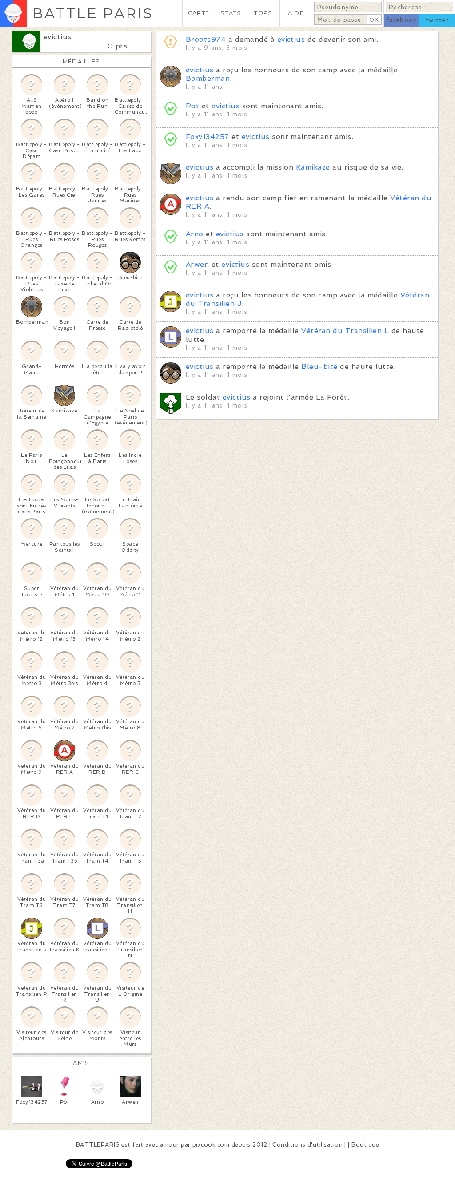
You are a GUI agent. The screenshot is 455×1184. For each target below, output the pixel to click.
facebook (401, 20)
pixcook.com (210, 1144)
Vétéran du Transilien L (345, 330)
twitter (437, 20)
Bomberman (208, 78)
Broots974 (206, 39)
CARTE (198, 13)
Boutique (365, 1144)
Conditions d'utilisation (307, 1144)
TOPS (263, 13)
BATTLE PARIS (92, 13)
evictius (58, 36)
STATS (230, 13)
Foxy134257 (207, 136)
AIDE (296, 13)
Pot (192, 106)
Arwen (197, 264)
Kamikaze (313, 167)
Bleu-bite (319, 366)
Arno (195, 234)
